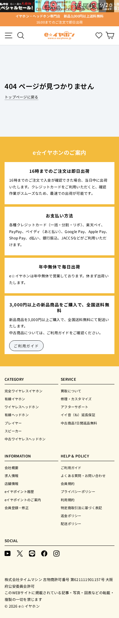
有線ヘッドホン (17, 414)
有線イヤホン (15, 398)
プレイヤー (13, 422)
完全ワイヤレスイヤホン (23, 390)
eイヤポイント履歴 (19, 491)
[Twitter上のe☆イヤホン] (20, 553)
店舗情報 (11, 483)
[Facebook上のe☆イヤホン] (44, 553)
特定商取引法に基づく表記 (81, 507)
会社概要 (11, 467)
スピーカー (13, 430)
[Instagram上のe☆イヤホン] (56, 553)
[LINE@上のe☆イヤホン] (32, 553)
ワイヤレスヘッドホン (22, 406)
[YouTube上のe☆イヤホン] (8, 553)
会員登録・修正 (17, 507)
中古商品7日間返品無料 (79, 422)
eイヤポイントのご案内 (23, 499)
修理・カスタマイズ (76, 398)
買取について (71, 390)
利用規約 (67, 499)
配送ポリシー (71, 523)
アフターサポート (74, 406)
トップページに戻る (21, 96)
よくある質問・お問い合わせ (83, 475)
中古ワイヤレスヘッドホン (25, 438)
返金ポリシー (71, 515)
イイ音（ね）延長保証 (78, 414)
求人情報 (11, 475)
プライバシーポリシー (78, 491)
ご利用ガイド (26, 345)
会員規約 (67, 483)
